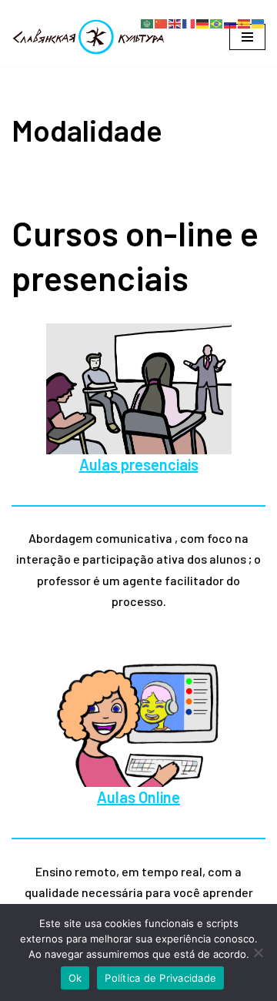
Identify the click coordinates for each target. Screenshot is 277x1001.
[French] (189, 22)
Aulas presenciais (139, 464)
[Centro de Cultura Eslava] (88, 36)
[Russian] (231, 22)
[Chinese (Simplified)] (162, 22)
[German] (203, 22)
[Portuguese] (217, 22)
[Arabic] (148, 22)
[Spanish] (245, 22)
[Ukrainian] (258, 22)
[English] (175, 22)
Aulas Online (138, 797)
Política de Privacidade (160, 978)
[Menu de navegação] (247, 37)
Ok (75, 978)
